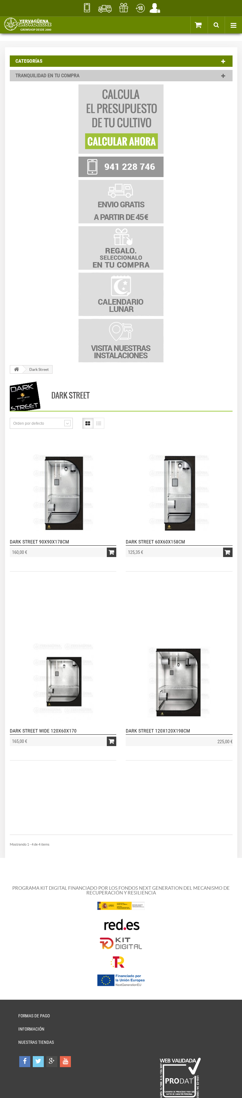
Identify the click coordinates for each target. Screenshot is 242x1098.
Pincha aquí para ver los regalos (123, 8)
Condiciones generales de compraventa (140, 8)
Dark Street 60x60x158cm (155, 542)
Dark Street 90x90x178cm (39, 542)
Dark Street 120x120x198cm (158, 731)
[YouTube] (65, 1061)
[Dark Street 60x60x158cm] (178, 493)
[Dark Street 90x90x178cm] (63, 493)
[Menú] (233, 24)
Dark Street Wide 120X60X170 (43, 731)
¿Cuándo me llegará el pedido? (105, 8)
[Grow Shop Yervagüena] (27, 25)
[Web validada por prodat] (180, 1078)
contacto (87, 8)
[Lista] (98, 423)
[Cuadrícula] (87, 423)
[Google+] (51, 1061)
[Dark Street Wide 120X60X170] (63, 682)
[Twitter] (38, 1061)
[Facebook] (24, 1061)
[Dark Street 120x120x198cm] (178, 682)
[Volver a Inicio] (16, 369)
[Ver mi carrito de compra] (205, 24)
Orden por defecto (28, 423)
